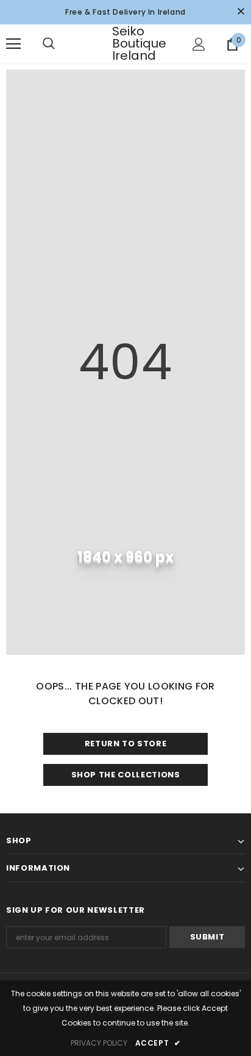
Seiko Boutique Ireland (127, 43)
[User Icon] (199, 44)
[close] (241, 12)
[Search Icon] (61, 44)
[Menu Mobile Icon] (13, 44)
